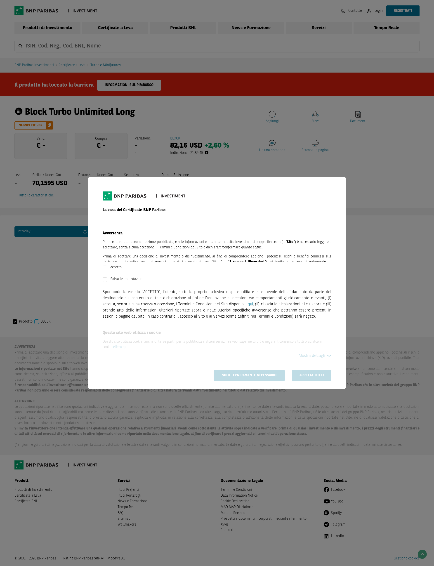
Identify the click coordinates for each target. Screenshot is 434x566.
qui (250, 304)
